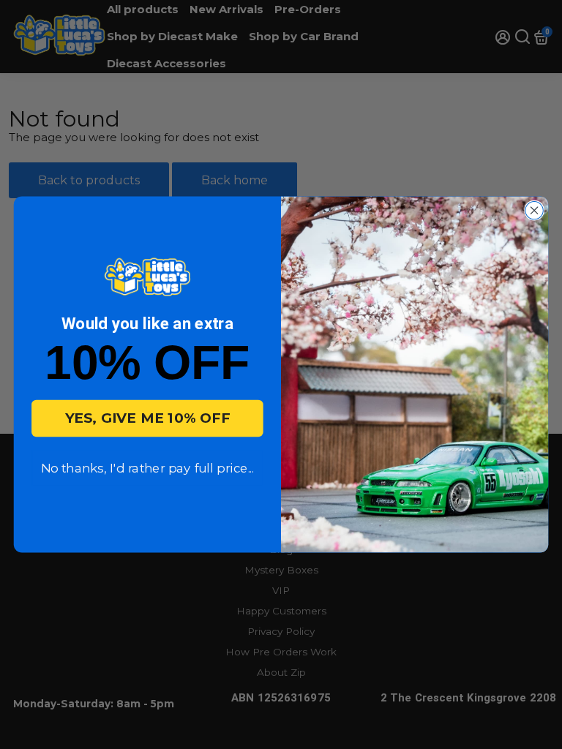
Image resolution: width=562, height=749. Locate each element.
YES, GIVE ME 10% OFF (147, 418)
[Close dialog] (533, 210)
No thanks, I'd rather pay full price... (147, 468)
